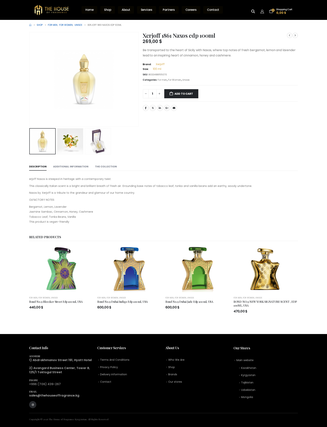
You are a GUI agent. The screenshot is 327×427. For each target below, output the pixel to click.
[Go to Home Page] (30, 25)
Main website (245, 360)
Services (146, 10)
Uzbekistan (248, 390)
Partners (169, 10)
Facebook (146, 108)
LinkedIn (160, 108)
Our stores (175, 382)
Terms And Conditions (114, 360)
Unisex (186, 79)
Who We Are (176, 360)
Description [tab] (38, 166)
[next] (295, 35)
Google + (167, 108)
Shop (107, 10)
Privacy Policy (109, 367)
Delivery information (113, 374)
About (126, 10)
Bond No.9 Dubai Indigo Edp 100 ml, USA (122, 302)
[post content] (61, 269)
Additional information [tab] (70, 166)
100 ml (157, 69)
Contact (213, 10)
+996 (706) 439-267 (45, 384)
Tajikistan (247, 382)
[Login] (263, 11)
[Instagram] (32, 404)
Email (174, 108)
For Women (174, 79)
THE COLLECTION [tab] (106, 166)
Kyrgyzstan (248, 375)
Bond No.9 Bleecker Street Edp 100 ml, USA (56, 302)
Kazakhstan (248, 368)
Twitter (153, 108)
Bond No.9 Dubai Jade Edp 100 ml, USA (189, 302)
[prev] (289, 35)
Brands (172, 374)
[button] (30, 79)
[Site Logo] (52, 10)
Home (89, 10)
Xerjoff (160, 64)
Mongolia (247, 397)
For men (162, 79)
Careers (191, 10)
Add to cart (183, 94)
